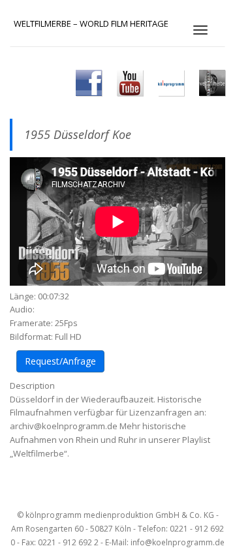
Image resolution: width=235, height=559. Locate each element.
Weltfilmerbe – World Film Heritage (91, 23)
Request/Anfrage (60, 361)
